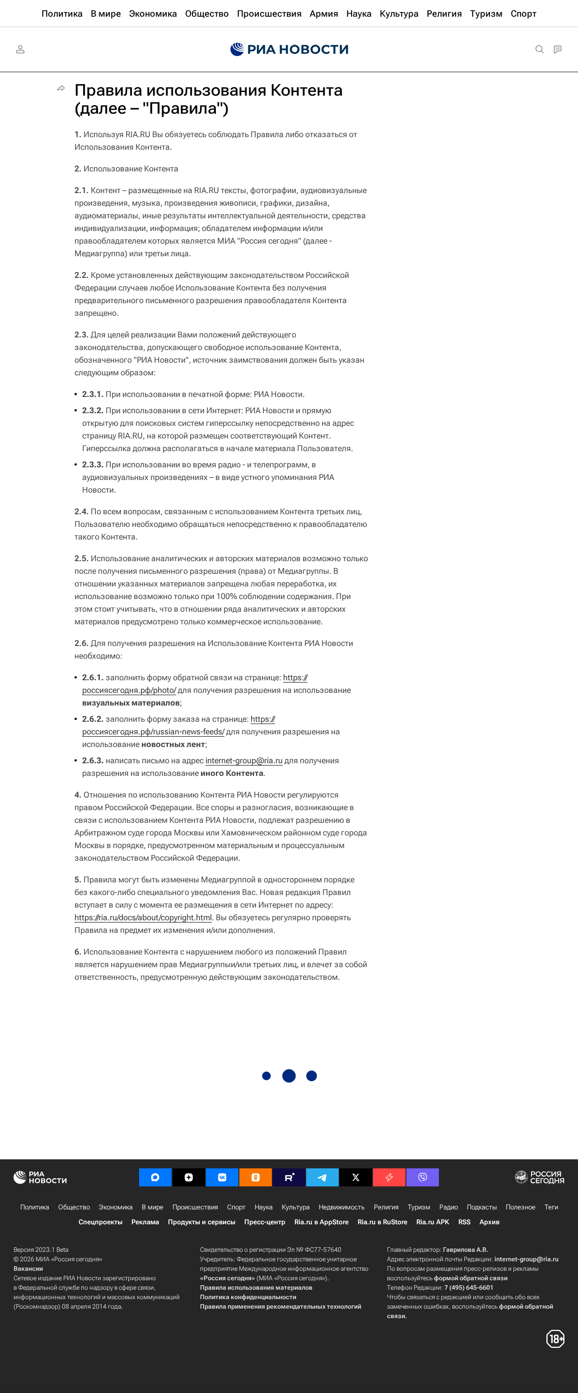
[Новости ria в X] (356, 1177)
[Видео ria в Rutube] (289, 1177)
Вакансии (28, 1268)
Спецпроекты (100, 1222)
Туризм (419, 1207)
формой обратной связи (471, 1278)
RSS (464, 1222)
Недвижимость (342, 1207)
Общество (74, 1207)
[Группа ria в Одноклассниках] (255, 1177)
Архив (489, 1222)
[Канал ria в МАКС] (155, 1177)
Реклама (145, 1222)
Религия (386, 1207)
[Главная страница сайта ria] (289, 49)
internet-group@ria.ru (244, 760)
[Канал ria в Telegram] (322, 1177)
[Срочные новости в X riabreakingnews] (389, 1177)
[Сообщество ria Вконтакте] (222, 1177)
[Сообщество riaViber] (422, 1177)
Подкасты (482, 1207)
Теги (551, 1207)
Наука (264, 1207)
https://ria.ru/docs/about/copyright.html (143, 917)
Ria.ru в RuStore (382, 1222)
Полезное (521, 1207)
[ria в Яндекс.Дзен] (188, 1177)
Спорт (236, 1207)
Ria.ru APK (432, 1222)
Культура (296, 1207)
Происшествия (195, 1207)
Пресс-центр (264, 1222)
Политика (34, 1207)
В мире (152, 1207)
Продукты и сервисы (201, 1222)
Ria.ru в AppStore (321, 1222)
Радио (448, 1207)
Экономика (116, 1207)
